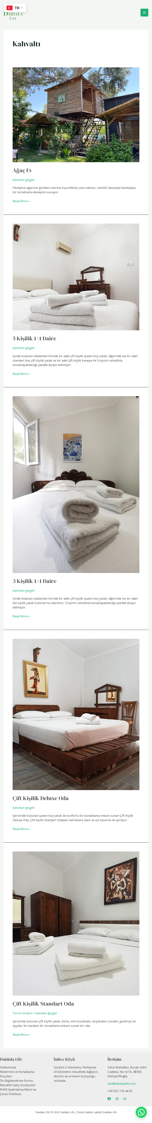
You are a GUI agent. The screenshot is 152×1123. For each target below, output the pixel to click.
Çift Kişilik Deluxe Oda (41, 798)
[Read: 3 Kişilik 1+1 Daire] (76, 484)
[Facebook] (109, 1098)
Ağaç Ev (22, 170)
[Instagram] (117, 1098)
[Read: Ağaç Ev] (76, 114)
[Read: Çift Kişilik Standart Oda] (76, 923)
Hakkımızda (8, 1067)
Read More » (21, 201)
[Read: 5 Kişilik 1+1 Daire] (76, 277)
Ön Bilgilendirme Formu (16, 1081)
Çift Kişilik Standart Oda (43, 1003)
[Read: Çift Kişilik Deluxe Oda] (76, 714)
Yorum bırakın (22, 1013)
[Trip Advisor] (124, 1098)
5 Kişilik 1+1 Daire (34, 338)
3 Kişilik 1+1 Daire (34, 581)
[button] (141, 1112)
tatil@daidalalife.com (122, 1084)
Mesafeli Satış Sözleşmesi (17, 1085)
